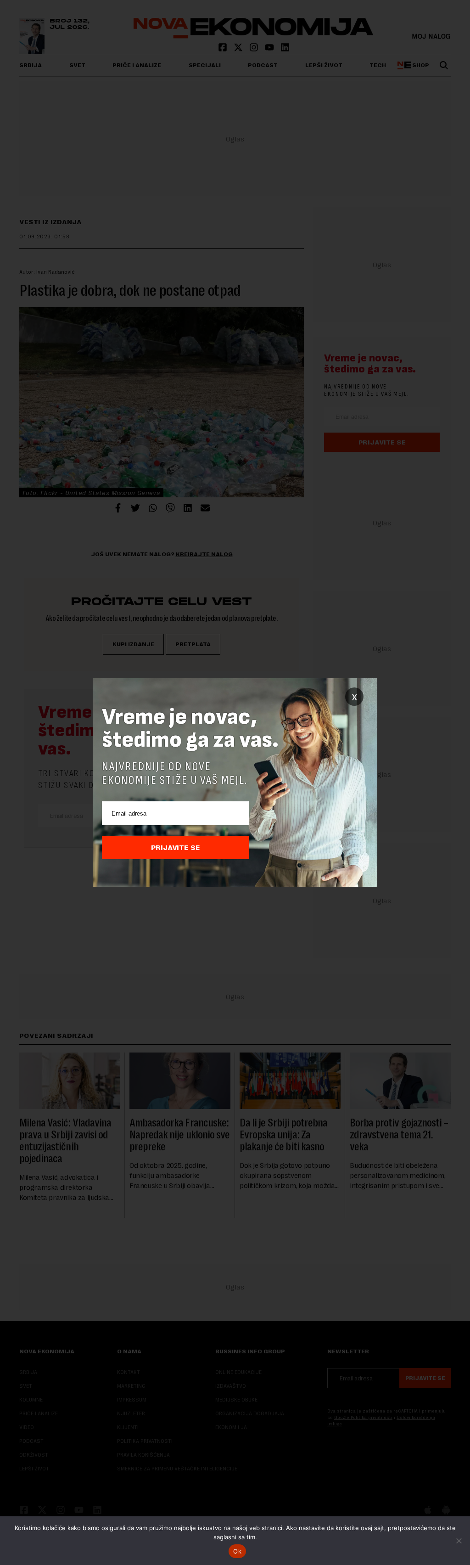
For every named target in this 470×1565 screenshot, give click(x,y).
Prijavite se (175, 848)
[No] (458, 1540)
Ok (237, 1551)
